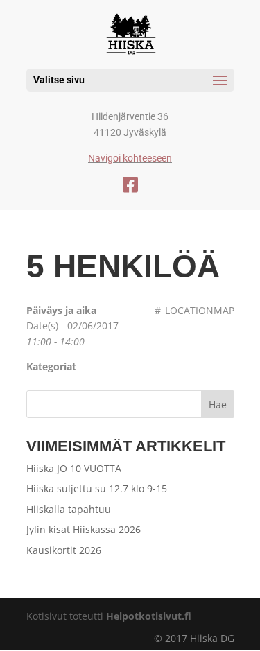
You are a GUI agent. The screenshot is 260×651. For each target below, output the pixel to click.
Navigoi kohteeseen (130, 158)
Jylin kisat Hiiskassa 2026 (83, 529)
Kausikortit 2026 (63, 550)
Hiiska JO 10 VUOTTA (73, 468)
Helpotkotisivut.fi (148, 616)
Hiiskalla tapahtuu (68, 509)
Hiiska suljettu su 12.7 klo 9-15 (96, 488)
